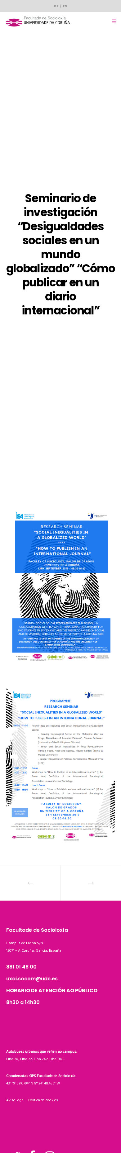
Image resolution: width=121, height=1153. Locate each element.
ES (65, 6)
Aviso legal (17, 1100)
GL (56, 6)
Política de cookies (43, 1100)
